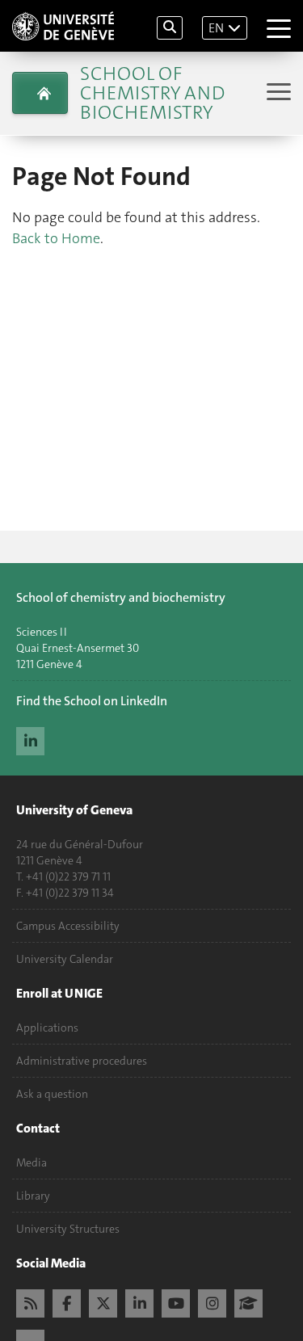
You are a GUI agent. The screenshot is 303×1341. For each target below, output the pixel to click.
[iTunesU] (248, 1301)
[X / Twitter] (103, 1301)
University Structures (68, 1228)
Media (31, 1162)
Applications (47, 1027)
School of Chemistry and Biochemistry (152, 93)
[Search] (170, 28)
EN (216, 27)
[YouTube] (176, 1301)
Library (33, 1195)
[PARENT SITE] (40, 93)
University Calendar (64, 959)
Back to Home (56, 238)
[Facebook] (66, 1301)
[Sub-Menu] (277, 93)
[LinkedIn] (30, 739)
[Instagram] (212, 1301)
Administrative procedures (81, 1060)
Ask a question (52, 1094)
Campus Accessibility (68, 926)
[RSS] (30, 1301)
